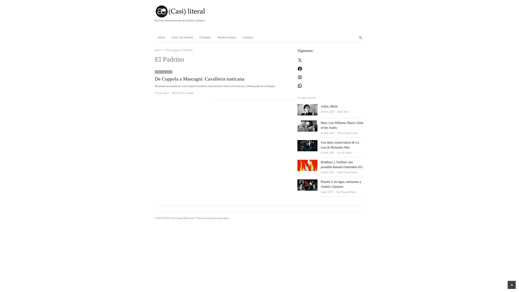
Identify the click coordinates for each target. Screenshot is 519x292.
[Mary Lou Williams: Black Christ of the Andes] (307, 122)
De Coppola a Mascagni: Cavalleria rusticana (199, 79)
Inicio (161, 37)
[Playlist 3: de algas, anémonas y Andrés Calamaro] (307, 181)
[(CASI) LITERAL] (188, 11)
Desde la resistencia (164, 72)
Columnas (205, 37)
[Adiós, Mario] (307, 106)
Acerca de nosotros (182, 37)
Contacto (248, 37)
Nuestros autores (226, 37)
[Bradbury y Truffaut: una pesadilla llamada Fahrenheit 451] (307, 162)
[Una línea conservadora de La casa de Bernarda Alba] (307, 142)
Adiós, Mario (329, 106)
